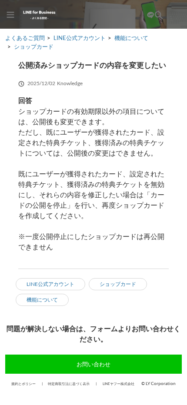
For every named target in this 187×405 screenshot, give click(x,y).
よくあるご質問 (25, 37)
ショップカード (33, 46)
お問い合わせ (93, 364)
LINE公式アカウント (79, 37)
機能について (131, 37)
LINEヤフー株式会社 (118, 384)
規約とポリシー (23, 384)
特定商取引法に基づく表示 (69, 384)
